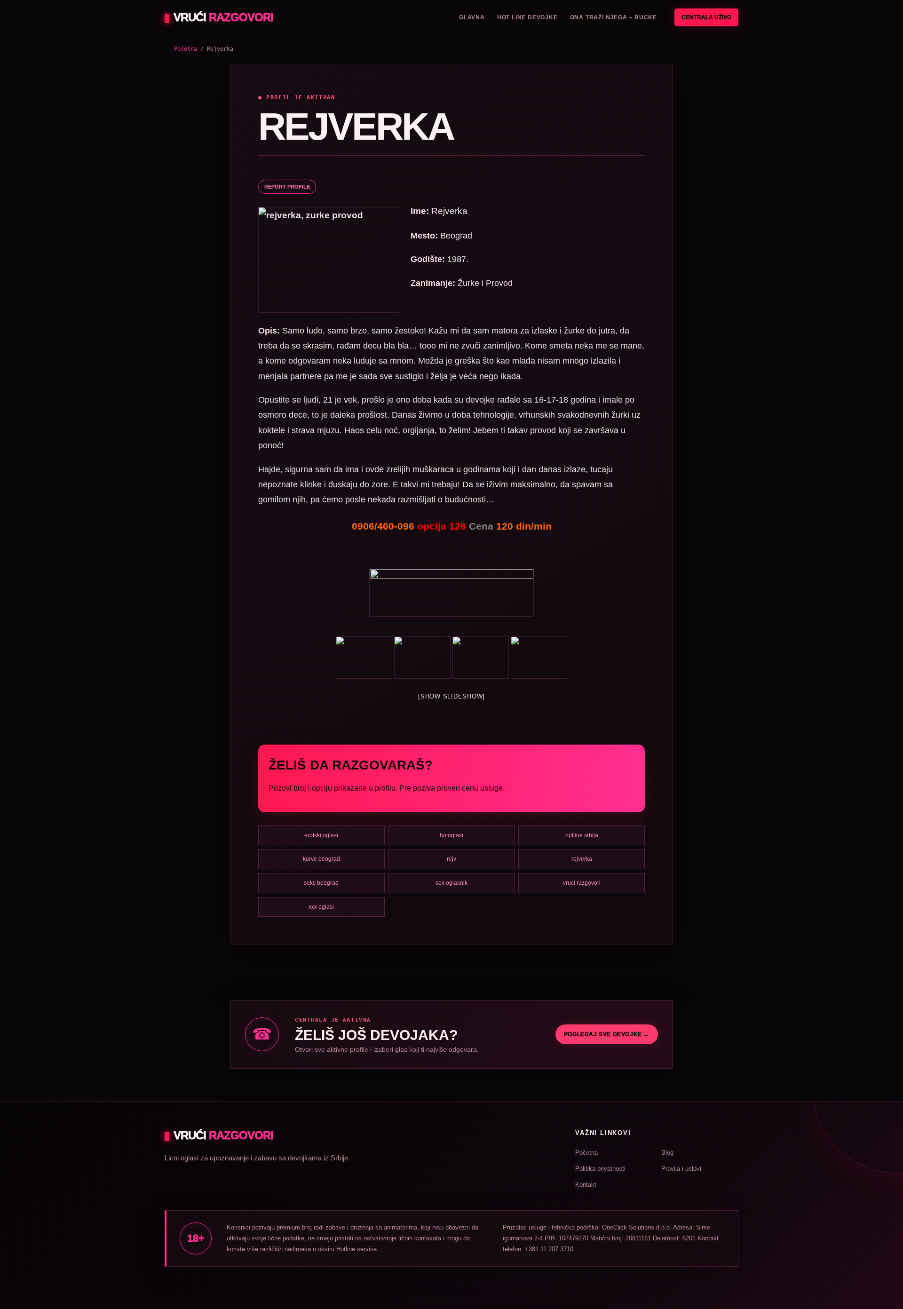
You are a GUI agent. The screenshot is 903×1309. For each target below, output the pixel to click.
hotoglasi (451, 835)
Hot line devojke (527, 17)
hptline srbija (581, 835)
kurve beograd (321, 859)
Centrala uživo (706, 17)
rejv (451, 859)
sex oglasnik (451, 883)
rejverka (581, 859)
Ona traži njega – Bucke (613, 17)
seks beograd (321, 883)
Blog (667, 1152)
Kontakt (585, 1184)
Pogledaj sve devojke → (607, 1034)
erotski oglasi (321, 835)
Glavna (472, 17)
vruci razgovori (582, 883)
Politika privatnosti (600, 1168)
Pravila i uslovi (681, 1168)
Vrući (223, 17)
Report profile (287, 187)
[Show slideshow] (451, 696)
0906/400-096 (383, 526)
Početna (185, 49)
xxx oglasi (321, 907)
